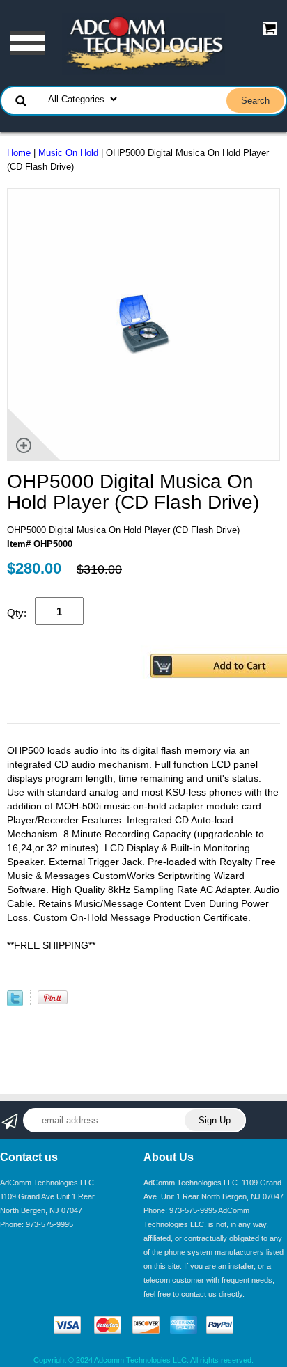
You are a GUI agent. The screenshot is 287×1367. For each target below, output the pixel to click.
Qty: (16, 613)
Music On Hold (68, 153)
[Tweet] (15, 1003)
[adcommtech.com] (143, 43)
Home (19, 153)
